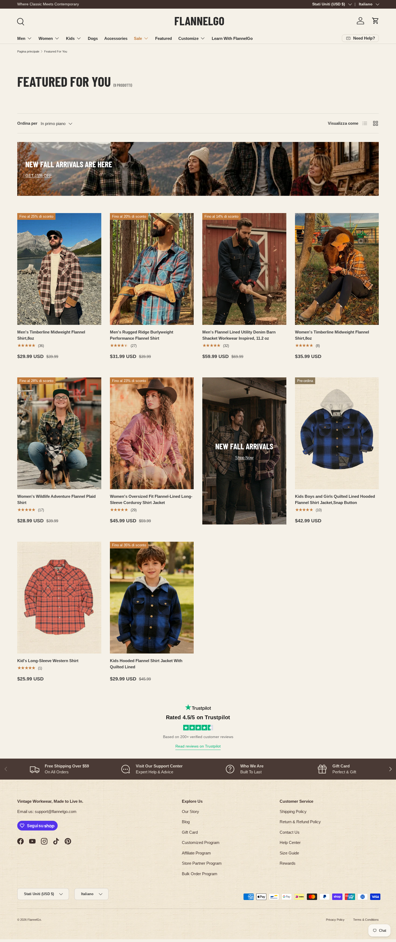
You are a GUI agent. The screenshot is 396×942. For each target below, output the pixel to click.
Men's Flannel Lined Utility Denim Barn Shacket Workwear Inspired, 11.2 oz (239, 335)
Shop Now (244, 457)
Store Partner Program (202, 863)
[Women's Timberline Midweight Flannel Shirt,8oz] (337, 269)
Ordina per (27, 123)
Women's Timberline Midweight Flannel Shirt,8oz (332, 335)
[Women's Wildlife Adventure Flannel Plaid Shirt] (59, 433)
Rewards (288, 863)
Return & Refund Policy (300, 821)
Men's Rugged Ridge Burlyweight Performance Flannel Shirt (141, 335)
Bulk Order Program (199, 873)
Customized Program (201, 842)
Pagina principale (28, 51)
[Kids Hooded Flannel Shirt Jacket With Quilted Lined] (152, 598)
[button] (375, 21)
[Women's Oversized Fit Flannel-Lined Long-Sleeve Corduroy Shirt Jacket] (152, 433)
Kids (70, 38)
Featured (163, 38)
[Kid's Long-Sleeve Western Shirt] (59, 598)
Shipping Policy (293, 811)
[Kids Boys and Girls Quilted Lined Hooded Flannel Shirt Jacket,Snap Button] (337, 433)
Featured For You (55, 51)
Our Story (190, 811)
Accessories (115, 38)
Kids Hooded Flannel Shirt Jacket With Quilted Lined (146, 663)
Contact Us (290, 832)
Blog (186, 821)
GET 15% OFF (38, 175)
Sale (138, 38)
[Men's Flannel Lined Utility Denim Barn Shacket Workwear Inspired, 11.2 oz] (244, 269)
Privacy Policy (335, 919)
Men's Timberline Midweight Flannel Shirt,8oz (51, 335)
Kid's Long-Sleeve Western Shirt (47, 660)
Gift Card (190, 832)
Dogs (93, 38)
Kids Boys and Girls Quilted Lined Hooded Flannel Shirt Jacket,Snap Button (335, 499)
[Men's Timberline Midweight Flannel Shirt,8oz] (59, 269)
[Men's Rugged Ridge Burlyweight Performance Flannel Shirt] (152, 269)
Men (21, 38)
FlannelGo (34, 919)
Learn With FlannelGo (232, 38)
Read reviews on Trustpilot (198, 746)
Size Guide (289, 853)
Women (46, 38)
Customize (188, 38)
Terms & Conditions (366, 919)
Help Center (290, 842)
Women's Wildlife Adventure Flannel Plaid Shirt (56, 499)
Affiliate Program (196, 853)
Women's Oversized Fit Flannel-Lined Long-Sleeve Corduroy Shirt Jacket (151, 499)
